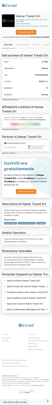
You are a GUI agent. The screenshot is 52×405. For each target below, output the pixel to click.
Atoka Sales (6, 338)
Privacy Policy (32, 346)
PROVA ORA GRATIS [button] (26, 32)
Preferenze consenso (35, 349)
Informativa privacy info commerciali (15, 366)
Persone (36, 45)
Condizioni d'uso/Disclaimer (38, 341)
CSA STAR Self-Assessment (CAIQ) (14, 360)
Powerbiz (5, 341)
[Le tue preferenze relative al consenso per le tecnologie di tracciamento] (47, 401)
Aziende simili (22, 45)
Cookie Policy (32, 344)
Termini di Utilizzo (34, 338)
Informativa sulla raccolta (15, 402)
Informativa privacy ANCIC (11, 363)
